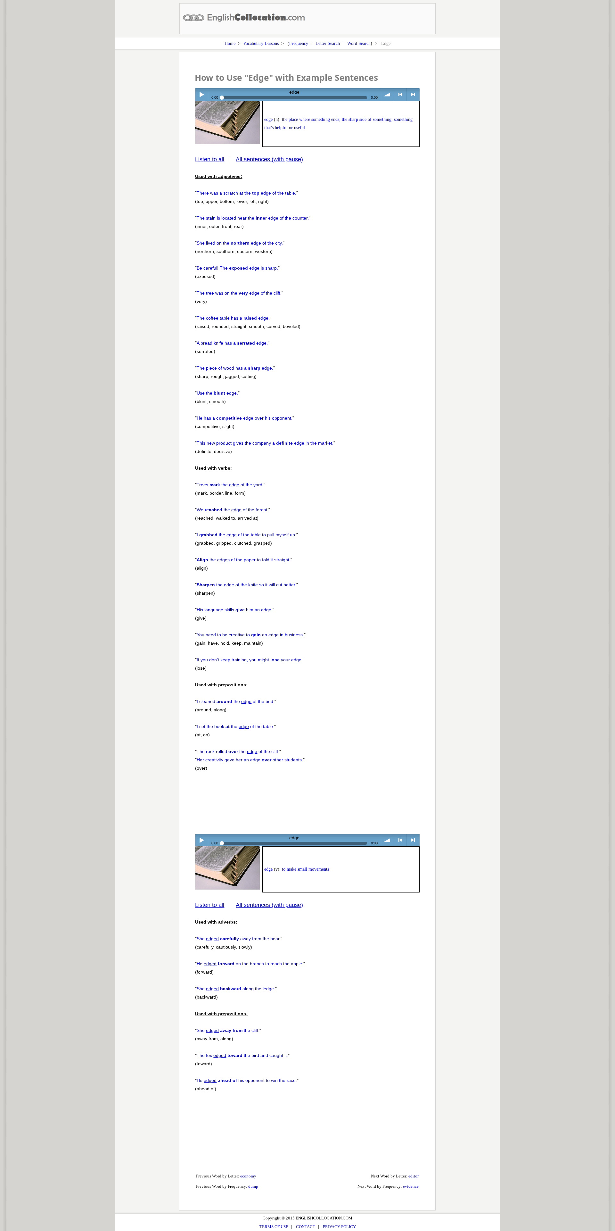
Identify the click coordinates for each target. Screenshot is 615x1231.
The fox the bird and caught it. (242, 1055)
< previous (400, 94)
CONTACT (305, 1226)
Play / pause (201, 94)
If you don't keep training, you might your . (250, 659)
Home (230, 43)
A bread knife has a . (232, 343)
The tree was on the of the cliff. (239, 293)
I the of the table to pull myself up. (246, 534)
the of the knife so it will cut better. (246, 584)
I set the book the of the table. (235, 726)
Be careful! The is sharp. (237, 268)
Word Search (359, 43)
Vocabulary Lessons (261, 43)
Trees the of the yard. (230, 484)
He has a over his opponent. (244, 418)
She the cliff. (228, 1030)
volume (387, 94)
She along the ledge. (236, 988)
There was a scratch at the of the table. (246, 193)
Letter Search (328, 43)
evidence (411, 1186)
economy (248, 1176)
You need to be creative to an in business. (250, 634)
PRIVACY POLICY (339, 1226)
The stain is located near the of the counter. (253, 218)
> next (413, 94)
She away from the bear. (239, 938)
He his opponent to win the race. (247, 1080)
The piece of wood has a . (235, 368)
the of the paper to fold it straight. (244, 559)
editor (413, 1176)
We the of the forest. (232, 509)
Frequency (298, 43)
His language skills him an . (235, 609)
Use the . (217, 393)
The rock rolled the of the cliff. (238, 751)
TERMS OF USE (273, 1226)
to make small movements (305, 869)
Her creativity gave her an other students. (250, 759)
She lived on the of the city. (240, 243)
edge (268, 119)
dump (253, 1186)
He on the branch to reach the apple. (250, 963)
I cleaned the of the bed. (236, 701)
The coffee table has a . (233, 318)
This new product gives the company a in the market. (265, 443)
